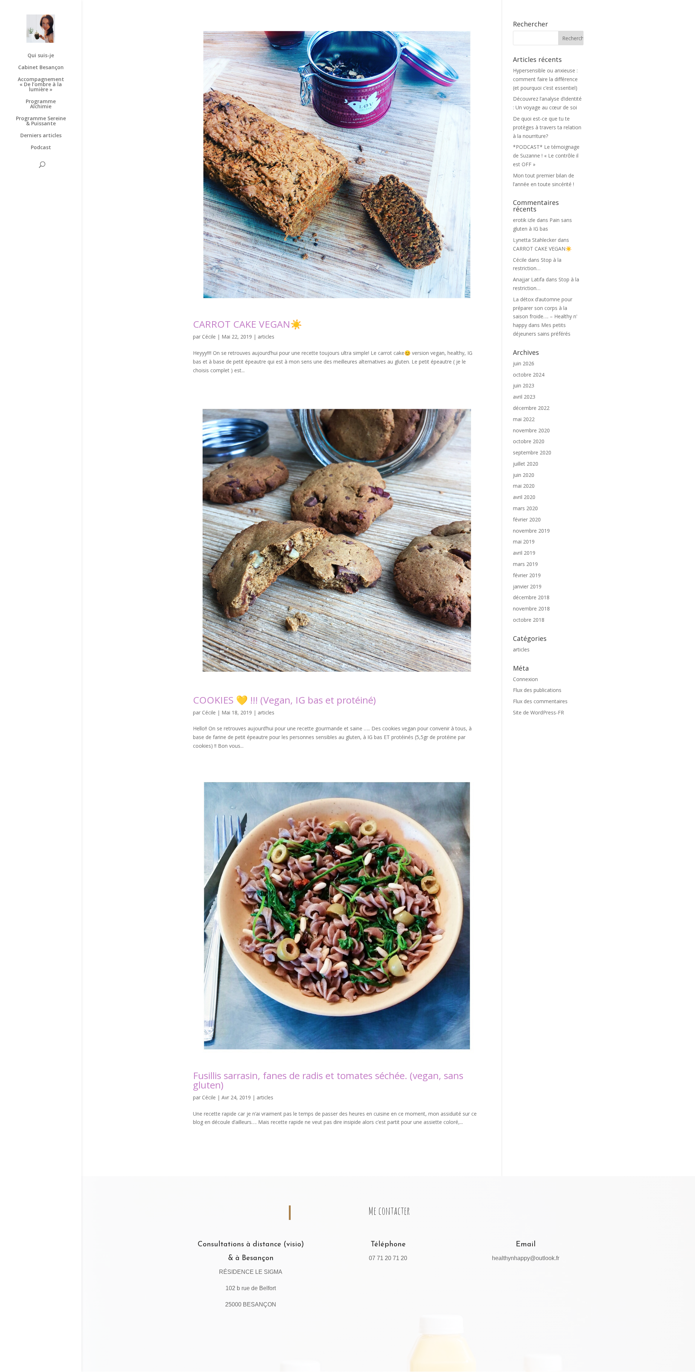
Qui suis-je (41, 56)
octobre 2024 (528, 374)
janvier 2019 (527, 586)
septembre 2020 (532, 452)
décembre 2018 (531, 597)
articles (266, 336)
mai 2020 (524, 485)
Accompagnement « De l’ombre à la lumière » (41, 85)
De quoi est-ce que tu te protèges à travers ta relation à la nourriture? (547, 127)
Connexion (525, 679)
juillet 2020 (525, 463)
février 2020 (527, 519)
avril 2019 (524, 552)
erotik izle (524, 220)
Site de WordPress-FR (538, 712)
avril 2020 (524, 497)
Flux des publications (537, 690)
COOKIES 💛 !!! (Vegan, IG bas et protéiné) (284, 699)
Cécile (209, 336)
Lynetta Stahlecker (534, 239)
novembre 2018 (531, 608)
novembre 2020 (531, 430)
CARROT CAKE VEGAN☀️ (247, 324)
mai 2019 (524, 541)
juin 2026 (523, 363)
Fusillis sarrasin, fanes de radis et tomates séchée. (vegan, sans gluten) (328, 1080)
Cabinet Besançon (41, 68)
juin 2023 (523, 385)
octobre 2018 (528, 619)
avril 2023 (524, 396)
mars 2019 (525, 564)
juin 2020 (523, 474)
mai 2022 (524, 419)
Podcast (41, 148)
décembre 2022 (531, 407)
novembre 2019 (531, 530)
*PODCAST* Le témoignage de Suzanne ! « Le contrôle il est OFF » (546, 155)
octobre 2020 (528, 441)
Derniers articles (41, 136)
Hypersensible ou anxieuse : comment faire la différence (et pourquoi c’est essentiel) (545, 79)
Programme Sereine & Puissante (41, 121)
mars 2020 (525, 508)
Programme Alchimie (41, 104)
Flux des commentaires (540, 701)
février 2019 (527, 575)
